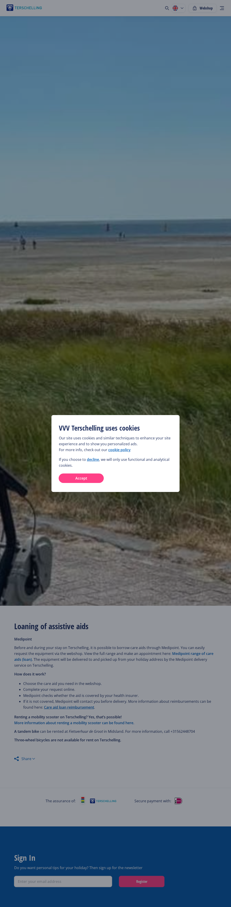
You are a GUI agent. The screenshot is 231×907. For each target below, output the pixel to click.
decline (93, 459)
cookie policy (119, 449)
